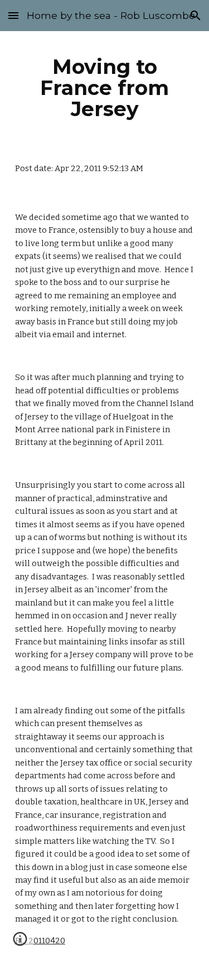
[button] (13, 15)
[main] (105, 87)
